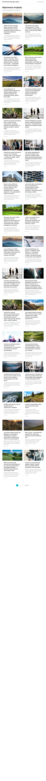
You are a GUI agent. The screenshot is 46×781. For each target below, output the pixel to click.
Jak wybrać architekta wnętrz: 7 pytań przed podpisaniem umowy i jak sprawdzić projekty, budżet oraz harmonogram (33, 92)
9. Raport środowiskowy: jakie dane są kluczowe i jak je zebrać (33, 406)
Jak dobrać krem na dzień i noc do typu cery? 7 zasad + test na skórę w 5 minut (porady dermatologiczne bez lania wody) (12, 377)
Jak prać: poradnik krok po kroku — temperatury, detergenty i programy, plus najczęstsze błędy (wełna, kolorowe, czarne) (32, 220)
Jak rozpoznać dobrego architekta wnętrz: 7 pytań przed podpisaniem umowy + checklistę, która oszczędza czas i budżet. (33, 347)
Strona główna (40, 1)
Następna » (27, 485)
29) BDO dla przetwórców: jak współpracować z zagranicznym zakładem (12, 406)
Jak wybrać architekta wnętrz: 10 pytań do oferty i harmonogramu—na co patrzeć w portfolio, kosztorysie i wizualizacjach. (12, 347)
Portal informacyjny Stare (10, 2)
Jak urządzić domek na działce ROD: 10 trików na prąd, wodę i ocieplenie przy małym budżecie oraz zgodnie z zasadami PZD (33, 315)
